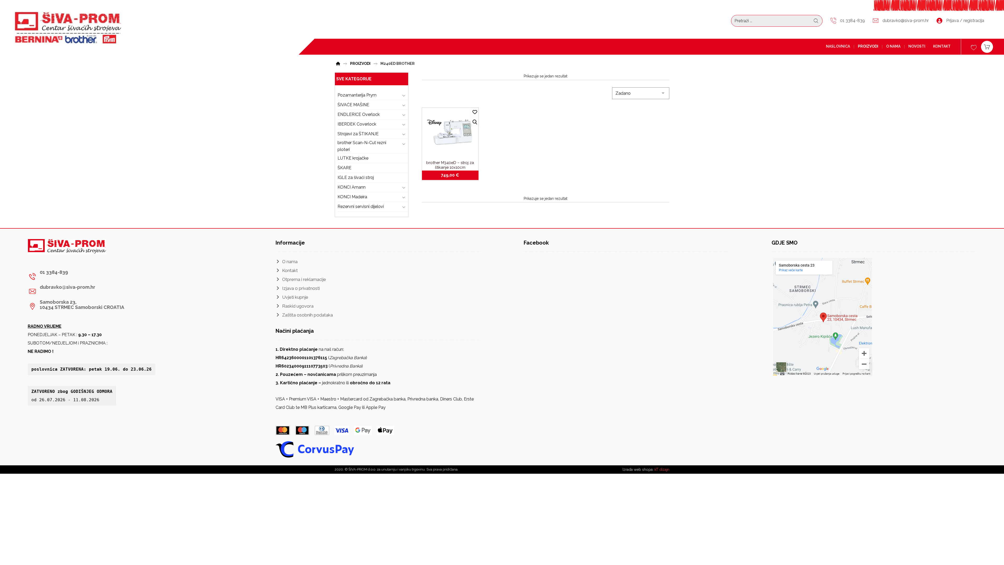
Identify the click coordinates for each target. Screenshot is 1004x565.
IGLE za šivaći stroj (356, 177)
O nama (290, 261)
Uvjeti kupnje (295, 297)
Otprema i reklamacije (304, 279)
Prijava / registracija (965, 20)
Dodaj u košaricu (453, 175)
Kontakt (290, 270)
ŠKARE (344, 167)
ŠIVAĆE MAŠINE (353, 104)
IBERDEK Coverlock (357, 124)
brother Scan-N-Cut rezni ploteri (362, 146)
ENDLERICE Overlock (359, 114)
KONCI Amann (352, 187)
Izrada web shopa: (638, 469)
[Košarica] (987, 46)
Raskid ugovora (297, 306)
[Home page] (338, 63)
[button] (77, 276)
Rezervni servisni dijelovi (361, 206)
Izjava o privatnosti (301, 288)
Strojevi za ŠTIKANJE (358, 133)
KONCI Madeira (352, 196)
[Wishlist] (973, 46)
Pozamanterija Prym (357, 95)
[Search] (816, 21)
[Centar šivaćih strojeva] (68, 28)
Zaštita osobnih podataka (307, 315)
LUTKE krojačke (353, 158)
